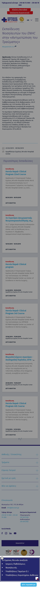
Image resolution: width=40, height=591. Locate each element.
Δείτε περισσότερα (28, 585)
